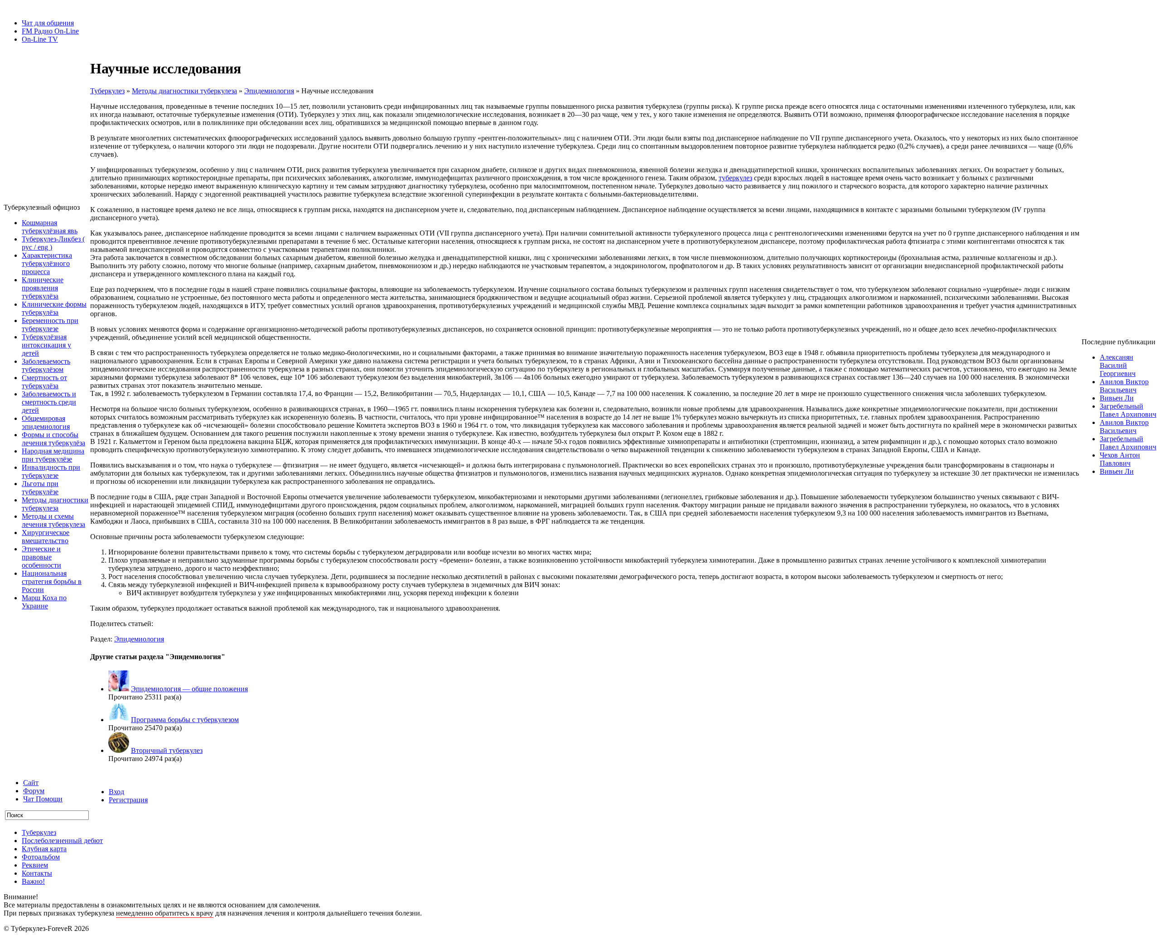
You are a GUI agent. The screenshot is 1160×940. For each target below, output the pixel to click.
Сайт (31, 782)
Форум (33, 791)
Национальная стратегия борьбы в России (52, 581)
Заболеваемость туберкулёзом (46, 365)
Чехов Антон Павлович (1120, 459)
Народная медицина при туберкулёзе (53, 455)
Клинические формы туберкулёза (54, 308)
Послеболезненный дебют (62, 840)
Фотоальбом (41, 857)
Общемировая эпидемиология (46, 422)
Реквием (35, 865)
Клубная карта (44, 849)
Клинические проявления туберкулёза (42, 288)
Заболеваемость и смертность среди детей (49, 402)
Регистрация (128, 800)
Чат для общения (48, 23)
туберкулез (735, 178)
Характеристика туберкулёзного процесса (47, 263)
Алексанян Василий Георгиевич (1118, 365)
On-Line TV (40, 39)
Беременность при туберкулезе (50, 325)
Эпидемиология (269, 91)
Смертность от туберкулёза (44, 382)
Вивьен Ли (1117, 398)
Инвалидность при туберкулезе (51, 471)
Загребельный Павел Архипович (1128, 410)
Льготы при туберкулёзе (40, 488)
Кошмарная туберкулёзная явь (49, 227)
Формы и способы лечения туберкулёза (53, 439)
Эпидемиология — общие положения (189, 689)
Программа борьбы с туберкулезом (185, 719)
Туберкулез (107, 91)
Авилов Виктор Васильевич (1124, 386)
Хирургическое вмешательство (45, 537)
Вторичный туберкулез (167, 750)
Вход (116, 791)
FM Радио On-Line (50, 31)
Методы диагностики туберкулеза (55, 504)
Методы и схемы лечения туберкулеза (53, 520)
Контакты (37, 873)
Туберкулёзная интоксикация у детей (46, 345)
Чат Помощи (43, 799)
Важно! (33, 881)
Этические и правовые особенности (41, 557)
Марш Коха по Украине (44, 602)
